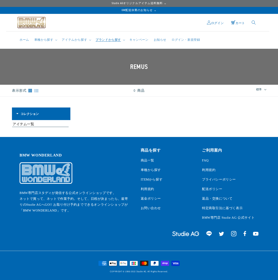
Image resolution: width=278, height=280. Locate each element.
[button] (45, 39)
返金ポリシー (151, 198)
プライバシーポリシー (219, 179)
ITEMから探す (152, 179)
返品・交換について (217, 198)
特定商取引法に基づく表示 (222, 208)
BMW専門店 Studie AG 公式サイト (228, 217)
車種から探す (151, 170)
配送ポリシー (212, 189)
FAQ (205, 160)
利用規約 (147, 189)
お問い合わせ (151, 208)
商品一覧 (147, 160)
